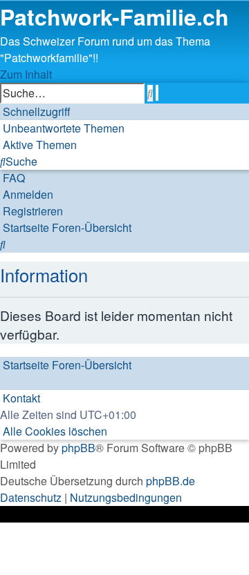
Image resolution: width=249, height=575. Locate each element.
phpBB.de (170, 481)
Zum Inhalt (26, 74)
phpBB (78, 448)
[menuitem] (62, 128)
